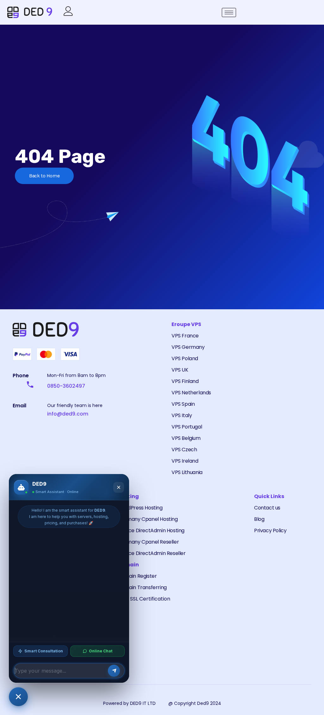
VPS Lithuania (186, 472)
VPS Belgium (186, 438)
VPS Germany (188, 347)
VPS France (185, 335)
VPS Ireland (184, 461)
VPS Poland (184, 358)
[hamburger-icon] (229, 12)
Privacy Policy (270, 530)
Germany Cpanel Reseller (148, 541)
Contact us (267, 507)
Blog (259, 519)
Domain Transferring (141, 587)
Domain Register (137, 576)
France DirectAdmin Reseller (151, 553)
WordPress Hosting (139, 507)
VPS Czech (184, 449)
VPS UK (179, 369)
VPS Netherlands (191, 392)
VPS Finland (185, 381)
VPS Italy (181, 415)
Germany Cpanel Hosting (147, 519)
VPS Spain (183, 404)
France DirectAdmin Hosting (150, 530)
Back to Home (44, 176)
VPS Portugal (186, 426)
